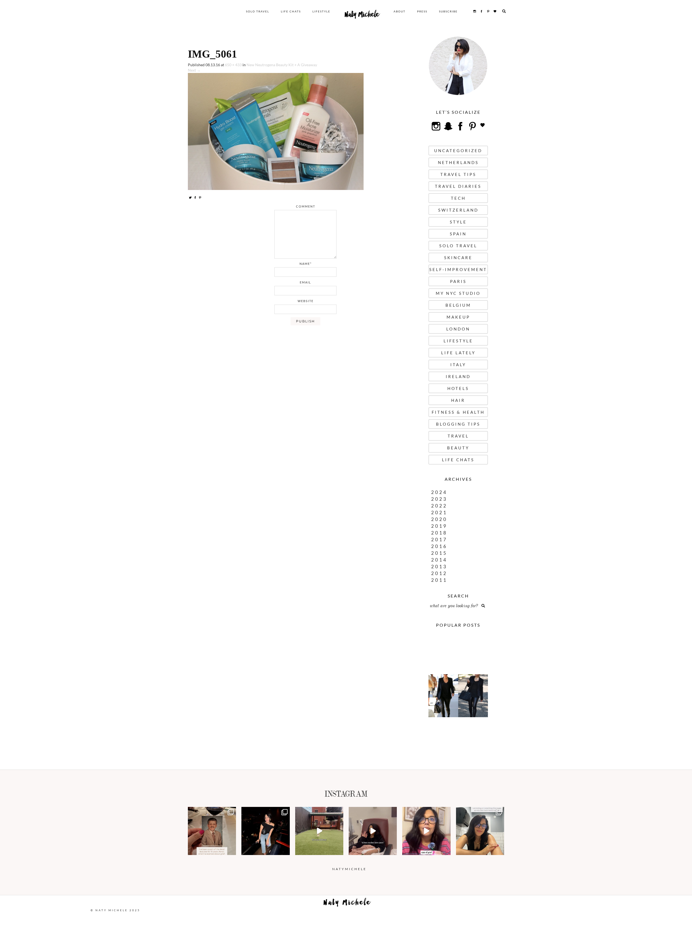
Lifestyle (321, 11)
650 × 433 (233, 64)
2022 (439, 506)
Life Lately (458, 352)
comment (305, 206)
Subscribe (448, 11)
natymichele (212, 811)
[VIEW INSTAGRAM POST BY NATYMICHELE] (231, 850)
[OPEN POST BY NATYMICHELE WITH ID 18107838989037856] (480, 831)
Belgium (458, 305)
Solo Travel (257, 11)
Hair (458, 400)
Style (458, 221)
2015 (439, 553)
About (399, 11)
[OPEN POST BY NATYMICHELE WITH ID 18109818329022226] (426, 831)
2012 (439, 573)
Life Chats (291, 11)
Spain (458, 233)
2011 (439, 580)
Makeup (458, 317)
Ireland (458, 376)
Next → (194, 70)
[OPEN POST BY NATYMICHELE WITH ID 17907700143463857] (373, 831)
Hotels (458, 388)
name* (306, 263)
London (458, 328)
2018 (439, 533)
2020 (439, 519)
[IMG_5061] (276, 131)
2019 (439, 526)
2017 (439, 539)
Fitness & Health (458, 412)
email (305, 282)
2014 (439, 560)
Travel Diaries (458, 186)
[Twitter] (190, 197)
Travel (458, 435)
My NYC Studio (458, 293)
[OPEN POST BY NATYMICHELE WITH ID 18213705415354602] (265, 831)
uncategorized (458, 150)
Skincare (458, 257)
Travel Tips (458, 174)
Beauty (458, 447)
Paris (458, 281)
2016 (439, 546)
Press (422, 11)
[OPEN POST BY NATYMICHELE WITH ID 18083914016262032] (319, 831)
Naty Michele (362, 16)
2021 (439, 512)
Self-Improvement (458, 269)
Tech (458, 198)
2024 (439, 492)
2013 (439, 566)
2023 (439, 499)
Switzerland (458, 210)
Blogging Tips (458, 424)
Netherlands (458, 162)
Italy (458, 364)
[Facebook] (195, 197)
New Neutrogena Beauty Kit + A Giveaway (282, 64)
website (306, 301)
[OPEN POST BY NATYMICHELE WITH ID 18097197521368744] (212, 831)
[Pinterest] (200, 197)
